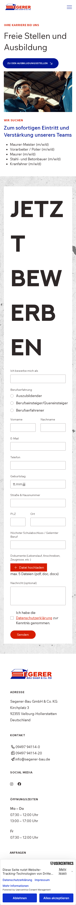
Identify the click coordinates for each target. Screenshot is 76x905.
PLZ (13, 514)
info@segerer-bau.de (32, 759)
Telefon (15, 457)
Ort (32, 514)
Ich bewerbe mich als (24, 371)
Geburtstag (18, 476)
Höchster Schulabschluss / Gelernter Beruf (34, 535)
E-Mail (14, 438)
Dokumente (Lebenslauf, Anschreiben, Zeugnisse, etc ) (35, 558)
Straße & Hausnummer (25, 495)
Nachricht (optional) (23, 583)
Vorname (16, 419)
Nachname (48, 419)
